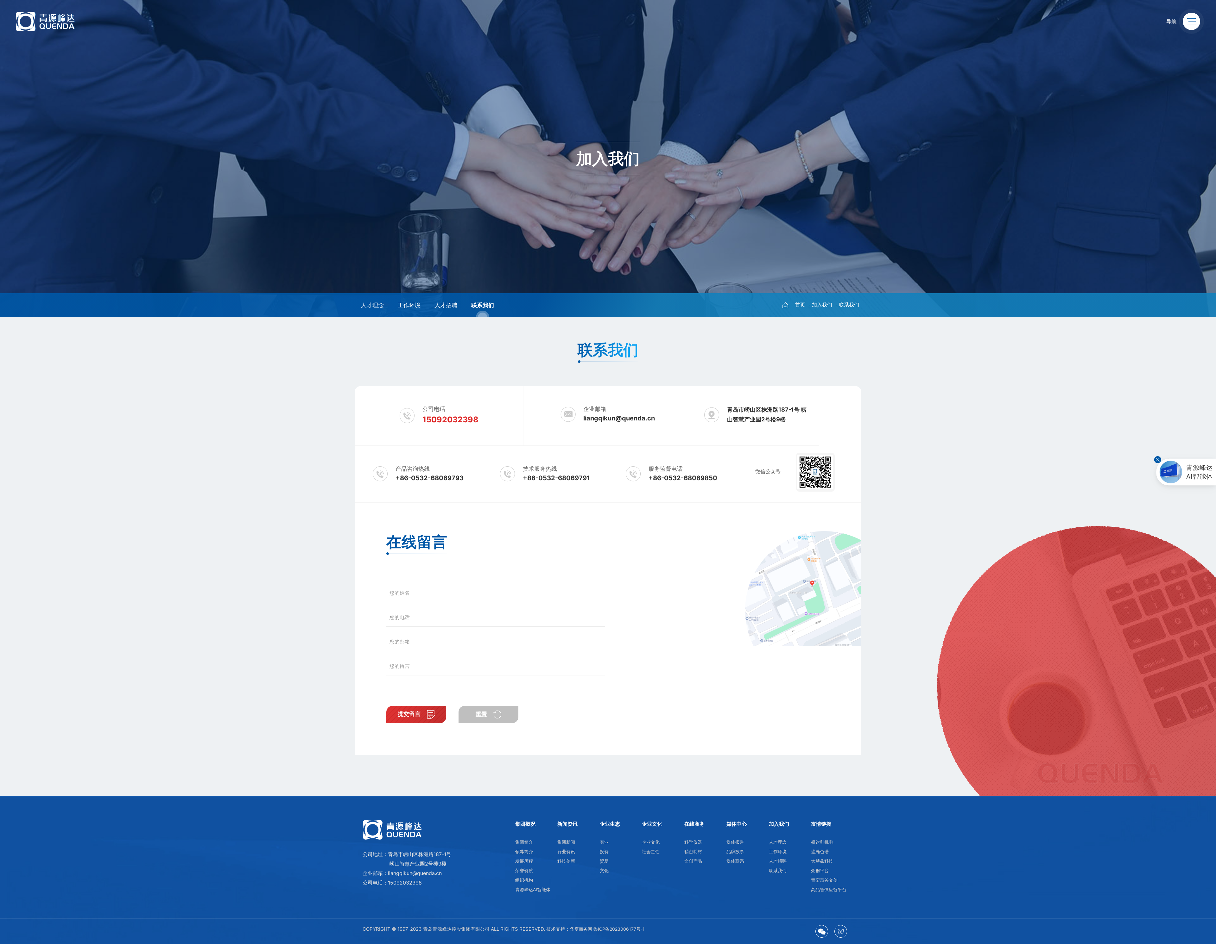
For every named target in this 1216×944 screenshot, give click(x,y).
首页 (800, 304)
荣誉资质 (524, 870)
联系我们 (482, 305)
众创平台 (820, 870)
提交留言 (410, 714)
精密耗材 (693, 851)
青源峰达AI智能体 (532, 889)
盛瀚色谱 (820, 851)
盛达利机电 (822, 842)
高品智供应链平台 (828, 889)
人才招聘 (445, 305)
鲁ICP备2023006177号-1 (619, 929)
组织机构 (524, 880)
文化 (604, 870)
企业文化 (651, 842)
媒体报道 (735, 842)
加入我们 (822, 304)
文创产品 (693, 861)
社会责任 (651, 851)
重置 (482, 714)
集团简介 (524, 842)
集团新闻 (566, 842)
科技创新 (566, 861)
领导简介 (524, 851)
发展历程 (524, 861)
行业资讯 (566, 851)
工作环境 (409, 305)
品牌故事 (735, 851)
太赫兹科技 (822, 861)
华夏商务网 (581, 929)
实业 (604, 842)
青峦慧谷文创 (824, 880)
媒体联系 (735, 861)
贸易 (604, 861)
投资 (604, 851)
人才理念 (372, 305)
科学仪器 (693, 842)
